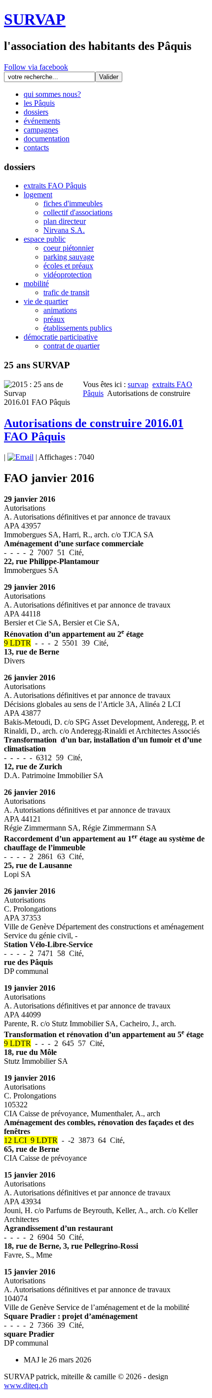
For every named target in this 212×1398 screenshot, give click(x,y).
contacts (36, 147)
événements (42, 121)
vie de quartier (46, 301)
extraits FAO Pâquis (55, 185)
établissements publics (77, 328)
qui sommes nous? (52, 94)
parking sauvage (68, 257)
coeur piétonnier (68, 248)
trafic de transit (66, 292)
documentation (47, 138)
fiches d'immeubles (73, 203)
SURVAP (35, 19)
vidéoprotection (67, 274)
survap (138, 384)
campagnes (41, 130)
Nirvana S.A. (64, 230)
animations (60, 310)
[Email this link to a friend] (20, 457)
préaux (54, 319)
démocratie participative (61, 337)
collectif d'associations (77, 212)
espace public (45, 239)
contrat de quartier (71, 346)
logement (38, 194)
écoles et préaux (68, 266)
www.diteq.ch (26, 1385)
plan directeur (64, 221)
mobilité (36, 283)
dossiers (36, 112)
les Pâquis (39, 103)
